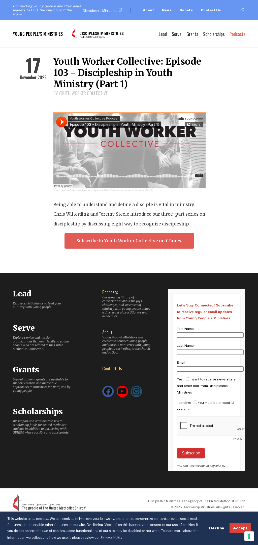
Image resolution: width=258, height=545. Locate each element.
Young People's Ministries (38, 34)
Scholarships (213, 34)
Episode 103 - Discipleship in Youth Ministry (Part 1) (123, 190)
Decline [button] (216, 528)
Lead (163, 34)
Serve (176, 34)
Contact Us (211, 10)
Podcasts (237, 34)
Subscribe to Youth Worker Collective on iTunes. (129, 241)
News (167, 10)
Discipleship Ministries (100, 11)
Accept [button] (240, 528)
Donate (186, 10)
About (148, 10)
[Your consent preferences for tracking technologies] (249, 536)
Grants (192, 34)
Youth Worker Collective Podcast (72, 190)
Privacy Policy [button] (111, 537)
